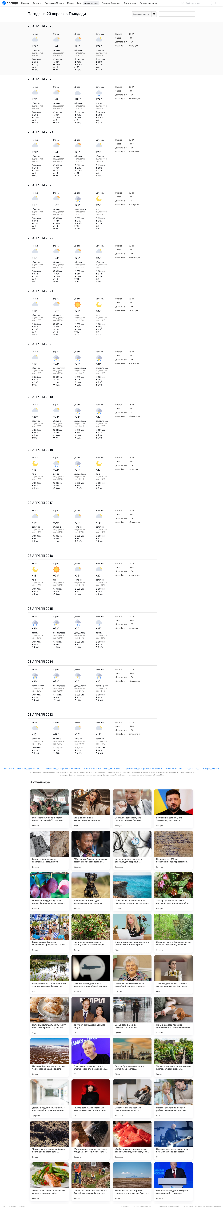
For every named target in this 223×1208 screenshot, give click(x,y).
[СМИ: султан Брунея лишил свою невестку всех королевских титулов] (90, 850)
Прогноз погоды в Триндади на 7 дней (102, 768)
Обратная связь (187, 1206)
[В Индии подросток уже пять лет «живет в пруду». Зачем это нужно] (49, 974)
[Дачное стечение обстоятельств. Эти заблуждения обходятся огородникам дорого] (90, 1181)
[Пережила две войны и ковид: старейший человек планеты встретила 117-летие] (132, 974)
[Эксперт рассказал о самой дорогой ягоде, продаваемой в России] (173, 891)
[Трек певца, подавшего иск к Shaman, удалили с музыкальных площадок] (90, 1057)
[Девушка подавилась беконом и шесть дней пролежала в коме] (49, 1098)
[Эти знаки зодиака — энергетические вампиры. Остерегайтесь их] (90, 808)
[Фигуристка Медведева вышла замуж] (90, 1016)
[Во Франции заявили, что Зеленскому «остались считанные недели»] (173, 808)
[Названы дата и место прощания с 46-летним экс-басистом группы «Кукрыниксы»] (173, 1140)
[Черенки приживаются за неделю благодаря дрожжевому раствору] (173, 1057)
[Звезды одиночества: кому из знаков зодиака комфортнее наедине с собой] (173, 974)
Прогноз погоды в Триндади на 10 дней (143, 768)
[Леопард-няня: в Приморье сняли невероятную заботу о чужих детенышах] (173, 933)
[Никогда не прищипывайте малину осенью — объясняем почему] (90, 933)
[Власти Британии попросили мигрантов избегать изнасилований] (132, 1057)
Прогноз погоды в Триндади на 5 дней (62, 768)
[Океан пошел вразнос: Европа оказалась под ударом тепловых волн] (132, 891)
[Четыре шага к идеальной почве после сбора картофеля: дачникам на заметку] (49, 1140)
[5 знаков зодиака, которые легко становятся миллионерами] (132, 933)
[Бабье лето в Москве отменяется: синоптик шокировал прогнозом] (132, 1016)
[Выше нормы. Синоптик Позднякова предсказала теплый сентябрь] (49, 933)
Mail (4, 1206)
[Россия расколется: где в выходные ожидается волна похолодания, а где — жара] (90, 891)
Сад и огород (192, 768)
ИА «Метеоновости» (213, 1206)
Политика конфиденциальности (142, 1206)
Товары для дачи (211, 768)
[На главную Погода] (12, 3)
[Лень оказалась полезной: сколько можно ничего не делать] (173, 1016)
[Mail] (4, 3)
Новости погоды (174, 768)
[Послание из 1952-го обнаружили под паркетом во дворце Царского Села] (173, 850)
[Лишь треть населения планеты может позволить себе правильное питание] (49, 1181)
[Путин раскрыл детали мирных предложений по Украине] (173, 1181)
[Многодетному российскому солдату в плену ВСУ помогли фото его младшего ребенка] (49, 808)
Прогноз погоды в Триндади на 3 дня (21, 768)
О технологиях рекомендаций (168, 1206)
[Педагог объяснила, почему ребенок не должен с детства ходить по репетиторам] (173, 1098)
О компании (12, 1206)
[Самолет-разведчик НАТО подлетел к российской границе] (90, 974)
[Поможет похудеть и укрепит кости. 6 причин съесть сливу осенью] (49, 891)
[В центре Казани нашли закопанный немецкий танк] (49, 850)
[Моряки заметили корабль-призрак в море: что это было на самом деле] (132, 1181)
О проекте (125, 1206)
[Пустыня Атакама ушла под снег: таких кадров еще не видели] (49, 1057)
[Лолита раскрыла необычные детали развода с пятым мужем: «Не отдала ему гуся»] (90, 1098)
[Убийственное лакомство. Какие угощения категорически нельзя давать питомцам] (90, 1140)
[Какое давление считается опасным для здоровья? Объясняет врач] (132, 850)
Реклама (22, 1206)
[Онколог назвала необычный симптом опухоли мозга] (132, 1098)
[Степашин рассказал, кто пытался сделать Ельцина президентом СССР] (132, 808)
